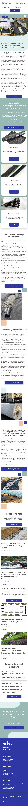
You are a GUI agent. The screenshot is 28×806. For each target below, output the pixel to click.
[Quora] (7, 749)
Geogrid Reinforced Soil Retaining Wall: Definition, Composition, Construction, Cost (13, 650)
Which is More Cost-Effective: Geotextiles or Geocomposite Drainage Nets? (13, 678)
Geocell (4, 769)
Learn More (14, 159)
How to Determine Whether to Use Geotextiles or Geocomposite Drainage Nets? (13, 673)
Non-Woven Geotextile (7, 760)
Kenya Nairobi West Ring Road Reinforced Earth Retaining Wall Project (13, 545)
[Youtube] (5, 749)
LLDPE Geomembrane (7, 757)
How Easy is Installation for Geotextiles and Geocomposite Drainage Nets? (12, 682)
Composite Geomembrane (8, 759)
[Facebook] (3, 749)
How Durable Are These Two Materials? (12, 686)
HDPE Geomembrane (7, 756)
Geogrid (4, 770)
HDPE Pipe (5, 774)
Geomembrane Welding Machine (9, 775)
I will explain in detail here (9, 464)
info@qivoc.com (18, 7)
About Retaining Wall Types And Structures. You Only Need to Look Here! (13, 621)
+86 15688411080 (5, 7)
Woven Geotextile (6, 762)
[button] (24, 16)
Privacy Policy (6, 801)
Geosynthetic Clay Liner (8, 773)
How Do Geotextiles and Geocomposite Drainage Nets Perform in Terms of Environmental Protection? (13, 691)
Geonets (4, 771)
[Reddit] (9, 749)
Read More (4, 553)
